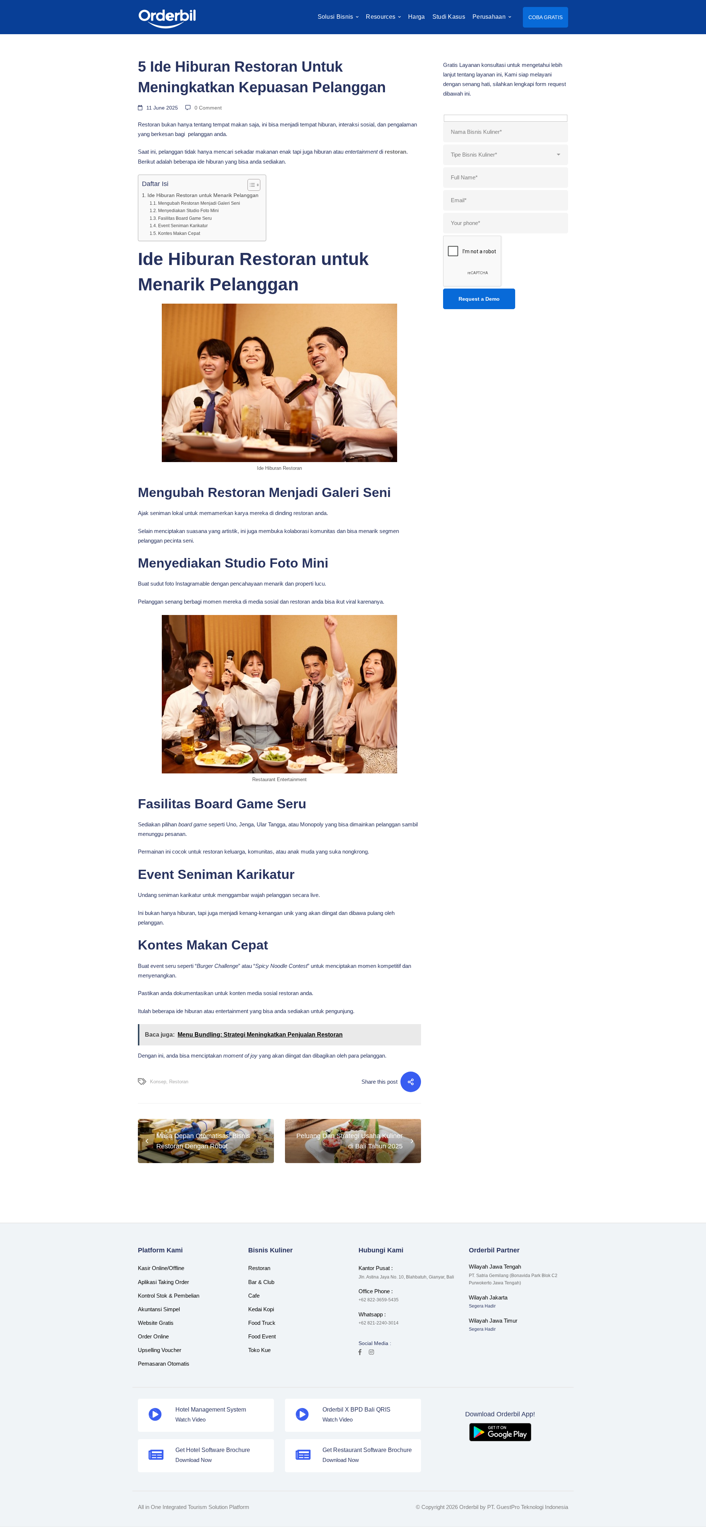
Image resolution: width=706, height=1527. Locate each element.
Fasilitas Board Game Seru (184, 218)
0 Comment (208, 108)
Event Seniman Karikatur (182, 225)
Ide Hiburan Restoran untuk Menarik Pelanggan (202, 195)
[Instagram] (371, 1352)
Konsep (158, 1081)
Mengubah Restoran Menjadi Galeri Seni (199, 203)
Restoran (178, 1081)
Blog (146, 48)
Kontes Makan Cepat (179, 233)
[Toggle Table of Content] (250, 185)
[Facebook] (360, 1352)
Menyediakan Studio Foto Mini (188, 210)
